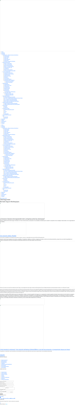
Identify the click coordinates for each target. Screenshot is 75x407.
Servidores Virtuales (6, 108)
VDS (5, 112)
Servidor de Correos (7, 75)
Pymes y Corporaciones (8, 64)
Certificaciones (3, 121)
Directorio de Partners (5, 379)
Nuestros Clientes (4, 374)
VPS (4, 110)
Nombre (1, 381)
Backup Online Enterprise (8, 65)
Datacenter (3, 119)
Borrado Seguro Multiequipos (10, 91)
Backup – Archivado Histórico (9, 66)
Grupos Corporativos (9, 82)
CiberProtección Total (7, 85)
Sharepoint (6, 77)
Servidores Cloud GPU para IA (9, 109)
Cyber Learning (6, 129)
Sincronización (6, 78)
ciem (6, 404)
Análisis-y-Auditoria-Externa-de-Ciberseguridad (12, 104)
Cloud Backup (6, 68)
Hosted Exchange (7, 74)
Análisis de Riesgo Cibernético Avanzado (10, 103)
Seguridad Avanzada (6, 95)
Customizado (6, 113)
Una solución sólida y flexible (8, 236)
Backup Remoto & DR (6, 62)
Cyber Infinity (6, 60)
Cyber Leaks (6, 58)
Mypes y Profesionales (8, 63)
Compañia (3, 52)
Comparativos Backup (7, 79)
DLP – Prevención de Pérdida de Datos (10, 99)
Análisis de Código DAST (9, 94)
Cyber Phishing (6, 57)
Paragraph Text (3, 389)
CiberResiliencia (6, 84)
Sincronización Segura (5, 366)
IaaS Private (6, 116)
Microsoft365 (3, 367)
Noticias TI (3, 122)
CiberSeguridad (5, 83)
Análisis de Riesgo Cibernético (8, 102)
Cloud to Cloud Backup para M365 (9, 70)
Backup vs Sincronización (8, 69)
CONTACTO (2, 355)
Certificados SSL (6, 86)
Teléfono (1, 383)
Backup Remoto (4, 361)
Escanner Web (6, 89)
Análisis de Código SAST (9, 93)
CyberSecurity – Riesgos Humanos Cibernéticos (10, 54)
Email (1, 382)
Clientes (2, 120)
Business (5, 106)
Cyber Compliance (7, 59)
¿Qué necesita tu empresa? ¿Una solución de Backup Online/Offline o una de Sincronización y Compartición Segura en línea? (35, 349)
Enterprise (6, 107)
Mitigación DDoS (7, 88)
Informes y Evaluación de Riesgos (9, 61)
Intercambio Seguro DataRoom (9, 80)
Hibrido (5, 111)
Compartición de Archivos (8, 72)
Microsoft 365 (5, 105)
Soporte (2, 375)
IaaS (3, 115)
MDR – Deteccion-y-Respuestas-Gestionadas (11, 101)
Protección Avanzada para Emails (9, 96)
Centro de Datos (4, 373)
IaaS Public (6, 191)
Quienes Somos (4, 372)
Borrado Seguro (6, 90)
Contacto (2, 123)
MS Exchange (3, 365)
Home (2, 51)
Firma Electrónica (7, 87)
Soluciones (3, 53)
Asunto (1, 386)
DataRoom (3, 363)
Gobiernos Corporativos (9, 81)
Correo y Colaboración (6, 71)
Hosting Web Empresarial (7, 114)
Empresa (1, 385)
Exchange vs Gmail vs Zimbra (9, 73)
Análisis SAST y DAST (7, 92)
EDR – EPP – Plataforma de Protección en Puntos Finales (13, 98)
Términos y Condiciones (5, 377)
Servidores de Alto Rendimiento (6, 364)
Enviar (1, 393)
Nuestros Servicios (4, 360)
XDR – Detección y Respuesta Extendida (10, 100)
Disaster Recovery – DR (8, 67)
